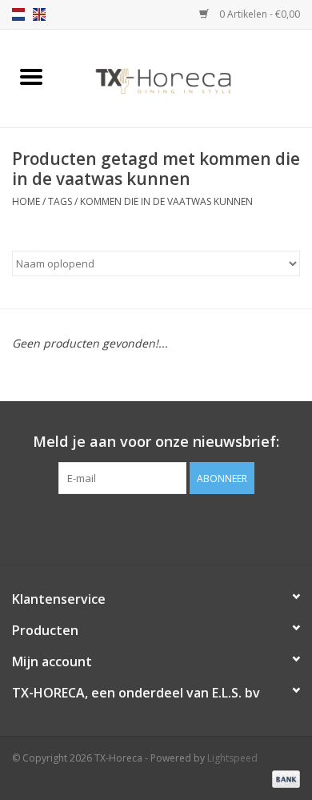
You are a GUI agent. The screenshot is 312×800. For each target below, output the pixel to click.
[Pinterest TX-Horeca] (156, 527)
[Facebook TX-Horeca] (127, 527)
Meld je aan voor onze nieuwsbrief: (156, 441)
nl (18, 14)
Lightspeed (232, 758)
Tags (60, 201)
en (39, 14)
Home (26, 201)
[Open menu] (31, 76)
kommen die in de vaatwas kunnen (166, 201)
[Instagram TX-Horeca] (185, 527)
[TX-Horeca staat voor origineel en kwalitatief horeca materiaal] (187, 77)
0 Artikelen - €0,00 (258, 14)
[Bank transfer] (283, 778)
